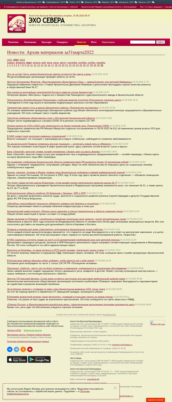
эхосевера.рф (93, 379)
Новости (81, 42)
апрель (37, 62)
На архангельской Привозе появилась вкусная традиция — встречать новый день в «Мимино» (59, 143)
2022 (16, 60)
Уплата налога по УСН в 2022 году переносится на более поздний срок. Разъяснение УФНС (58, 125)
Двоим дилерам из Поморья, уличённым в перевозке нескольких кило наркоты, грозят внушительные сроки (66, 219)
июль (56, 62)
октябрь (82, 62)
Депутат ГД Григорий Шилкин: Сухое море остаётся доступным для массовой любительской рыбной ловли (66, 278)
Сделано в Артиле (155, 400)
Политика (13, 42)
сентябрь (72, 62)
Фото (94, 42)
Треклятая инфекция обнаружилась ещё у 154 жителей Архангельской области (51, 118)
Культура (46, 42)
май (43, 62)
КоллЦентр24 (109, 314)
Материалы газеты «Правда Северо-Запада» (29, 335)
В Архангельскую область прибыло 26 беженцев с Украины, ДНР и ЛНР (46, 193)
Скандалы (62, 42)
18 (56, 65)
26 (84, 65)
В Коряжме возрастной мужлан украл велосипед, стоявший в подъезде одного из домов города (60, 296)
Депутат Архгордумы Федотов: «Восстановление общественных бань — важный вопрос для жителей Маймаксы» (69, 81)
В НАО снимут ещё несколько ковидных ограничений (36, 136)
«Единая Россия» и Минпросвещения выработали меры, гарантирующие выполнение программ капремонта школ (70, 304)
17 (52, 65)
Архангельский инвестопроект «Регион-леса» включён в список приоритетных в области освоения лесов (65, 211)
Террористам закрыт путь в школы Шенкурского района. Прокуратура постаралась (52, 107)
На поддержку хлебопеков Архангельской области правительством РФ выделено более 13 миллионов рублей (67, 162)
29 (95, 65)
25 (80, 65)
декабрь (100, 62)
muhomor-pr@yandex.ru (122, 345)
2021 (9, 60)
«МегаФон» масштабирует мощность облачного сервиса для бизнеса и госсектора (53, 203)
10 (28, 65)
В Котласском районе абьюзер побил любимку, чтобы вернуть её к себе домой (50, 260)
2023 (22, 60)
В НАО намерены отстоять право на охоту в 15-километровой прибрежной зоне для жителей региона (63, 239)
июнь (49, 62)
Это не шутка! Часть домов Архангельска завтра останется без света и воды (49, 74)
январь (11, 62)
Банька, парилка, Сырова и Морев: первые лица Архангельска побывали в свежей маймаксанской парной (66, 172)
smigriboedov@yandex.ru (122, 396)
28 (91, 65)
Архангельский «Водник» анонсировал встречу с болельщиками (104, 7)
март (29, 62)
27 (88, 65)
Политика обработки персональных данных (28, 341)
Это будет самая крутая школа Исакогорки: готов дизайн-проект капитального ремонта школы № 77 (62, 182)
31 (102, 65)
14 (42, 65)
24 (77, 65)
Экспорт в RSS (14, 330)
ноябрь (92, 62)
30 (98, 65)
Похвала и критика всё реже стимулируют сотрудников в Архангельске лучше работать (55, 229)
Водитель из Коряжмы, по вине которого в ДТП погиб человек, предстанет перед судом (55, 250)
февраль (20, 62)
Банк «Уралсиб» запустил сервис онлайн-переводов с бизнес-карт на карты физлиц (53, 151)
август (63, 62)
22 (70, 65)
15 (45, 65)
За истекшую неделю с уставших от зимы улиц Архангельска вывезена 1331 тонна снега (56, 289)
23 (73, 65)
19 (59, 65)
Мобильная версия (33, 330)
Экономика (30, 42)
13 (38, 65)
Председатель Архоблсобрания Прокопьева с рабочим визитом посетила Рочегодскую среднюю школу (64, 100)
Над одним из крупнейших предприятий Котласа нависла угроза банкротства (49, 92)
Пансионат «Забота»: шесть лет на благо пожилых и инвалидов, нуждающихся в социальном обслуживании (67, 268)
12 (35, 65)
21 (66, 65)
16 (49, 65)
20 (63, 65)
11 (31, 65)
